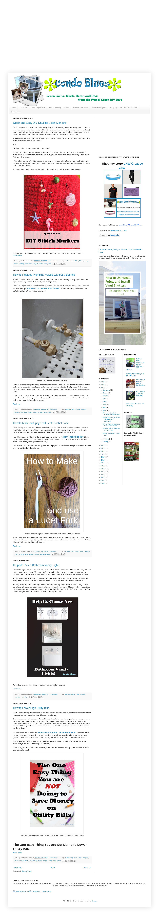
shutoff (40, 412)
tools (49, 264)
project (36, 264)
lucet (26, 554)
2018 (103, 454)
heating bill (85, 857)
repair (30, 412)
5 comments (54, 694)
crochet (71, 261)
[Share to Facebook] (62, 264)
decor (74, 694)
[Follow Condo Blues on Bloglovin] (109, 236)
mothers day (29, 264)
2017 (103, 457)
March (105, 410)
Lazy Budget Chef (38, 108)
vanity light (24, 697)
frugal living (77, 857)
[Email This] (54, 264)
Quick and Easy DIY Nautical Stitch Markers (39, 122)
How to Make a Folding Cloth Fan (140, 393)
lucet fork (32, 554)
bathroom (68, 409)
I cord (17, 554)
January (106, 442)
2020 (103, 448)
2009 (103, 480)
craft (66, 261)
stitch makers (43, 264)
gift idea (80, 261)
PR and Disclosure (80, 108)
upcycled (48, 554)
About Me (23, 108)
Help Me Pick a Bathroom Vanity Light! (36, 565)
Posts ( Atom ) (26, 871)
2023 (103, 385)
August (105, 396)
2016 (103, 460)
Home (13, 108)
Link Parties (15, 112)
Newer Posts (18, 867)
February (106, 439)
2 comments (54, 409)
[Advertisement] (79, 17)
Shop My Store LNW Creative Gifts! (124, 108)
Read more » (17, 256)
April (104, 407)
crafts (77, 551)
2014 (103, 466)
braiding (67, 551)
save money (33, 860)
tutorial (42, 554)
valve (45, 412)
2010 (103, 477)
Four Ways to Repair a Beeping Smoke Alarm (140, 382)
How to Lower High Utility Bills (31, 708)
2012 (103, 471)
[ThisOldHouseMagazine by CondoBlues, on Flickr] (131, 460)
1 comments (54, 261)
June (104, 402)
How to (87, 551)
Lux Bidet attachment (48, 288)
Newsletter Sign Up (99, 108)
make (37, 554)
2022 (103, 387)
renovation (17, 697)
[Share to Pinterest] (64, 264)
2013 (103, 469)
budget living (69, 857)
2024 (103, 382)
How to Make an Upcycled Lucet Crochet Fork (40, 423)
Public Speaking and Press (59, 108)
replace (35, 412)
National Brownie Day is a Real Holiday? (135, 374)
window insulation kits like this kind (57, 732)
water (50, 412)
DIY (76, 261)
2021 (103, 445)
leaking (78, 409)
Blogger (94, 901)
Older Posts (87, 867)
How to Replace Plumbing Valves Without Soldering (44, 274)
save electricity (24, 860)
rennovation (23, 412)
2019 (103, 451)
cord (72, 551)
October (105, 393)
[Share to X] (59, 264)
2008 (103, 483)
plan (78, 694)
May (104, 405)
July (104, 399)
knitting (22, 264)
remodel (16, 412)
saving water (52, 860)
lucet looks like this (73, 437)
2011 (103, 474)
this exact (32, 288)
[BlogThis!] (56, 264)
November (106, 390)
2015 (103, 463)
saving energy (42, 860)
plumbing (84, 409)
